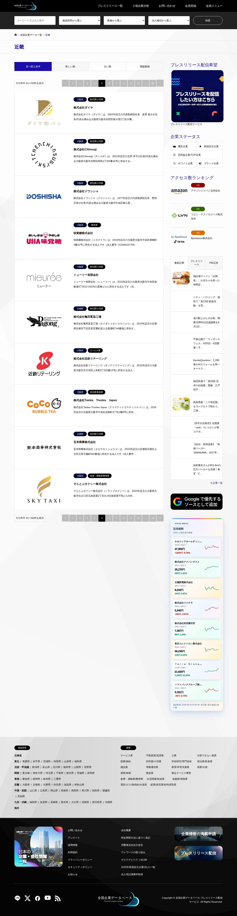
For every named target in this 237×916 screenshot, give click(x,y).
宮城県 (46, 761)
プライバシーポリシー (80, 859)
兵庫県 (46, 784)
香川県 (85, 790)
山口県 (33, 790)
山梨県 (77, 767)
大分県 (75, 802)
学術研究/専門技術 (182, 761)
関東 (16, 773)
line (18, 899)
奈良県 (57, 784)
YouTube (49, 899)
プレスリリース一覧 (110, 5)
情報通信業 (152, 767)
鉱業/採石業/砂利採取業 (163, 784)
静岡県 (36, 778)
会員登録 (190, 5)
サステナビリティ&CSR (134, 859)
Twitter (28, 899)
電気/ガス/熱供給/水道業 (134, 784)
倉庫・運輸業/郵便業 (132, 778)
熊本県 (64, 802)
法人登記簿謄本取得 (132, 874)
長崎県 (54, 802)
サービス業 (127, 755)
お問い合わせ (167, 5)
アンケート (74, 837)
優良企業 (183, 146)
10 (138, 83)
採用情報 (73, 845)
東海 (16, 778)
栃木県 (70, 773)
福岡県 (33, 802)
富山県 (46, 767)
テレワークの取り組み (133, 852)
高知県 (21, 796)
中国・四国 (20, 790)
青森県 (26, 761)
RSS (59, 899)
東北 (16, 761)
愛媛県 (106, 790)
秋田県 (57, 761)
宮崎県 (85, 802)
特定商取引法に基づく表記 (135, 837)
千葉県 (59, 773)
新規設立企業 (211, 146)
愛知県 (26, 778)
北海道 (18, 755)
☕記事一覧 (216, 483)
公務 (174, 755)
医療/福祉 (126, 761)
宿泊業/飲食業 (204, 761)
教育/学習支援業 (180, 767)
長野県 (87, 767)
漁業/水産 (202, 767)
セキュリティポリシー (80, 867)
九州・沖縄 (20, 802)
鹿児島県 (97, 802)
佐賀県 (43, 802)
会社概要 (126, 830)
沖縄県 (108, 802)
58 (153, 83)
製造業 (149, 773)
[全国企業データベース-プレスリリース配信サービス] (25, 6)
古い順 (107, 66)
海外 (16, 808)
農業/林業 (126, 773)
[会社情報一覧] (38, 847)
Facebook (39, 899)
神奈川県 (38, 773)
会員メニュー (214, 5)
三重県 (57, 778)
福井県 (67, 767)
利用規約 (73, 852)
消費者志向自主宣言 (132, 845)
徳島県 (95, 790)
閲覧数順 (145, 66)
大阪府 (26, 784)
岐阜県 (46, 778)
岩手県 (36, 761)
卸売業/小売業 (153, 761)
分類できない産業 (207, 755)
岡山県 (54, 790)
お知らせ (73, 874)
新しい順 (70, 66)
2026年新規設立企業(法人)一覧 (138, 867)
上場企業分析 (140, 5)
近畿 (16, 784)
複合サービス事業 (181, 773)
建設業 (124, 767)
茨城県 (80, 773)
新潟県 (35, 767)
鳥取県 (75, 790)
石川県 (56, 767)
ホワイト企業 (185, 163)
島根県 (64, 790)
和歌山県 (79, 784)
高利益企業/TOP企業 (189, 154)
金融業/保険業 (180, 778)
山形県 (67, 761)
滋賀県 (67, 784)
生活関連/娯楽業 (155, 778)
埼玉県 (49, 773)
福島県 (78, 761)
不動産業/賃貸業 (155, 755)
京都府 (36, 784)
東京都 (26, 773)
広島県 (43, 790)
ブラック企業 (211, 163)
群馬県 (91, 773)
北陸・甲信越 (21, 767)
